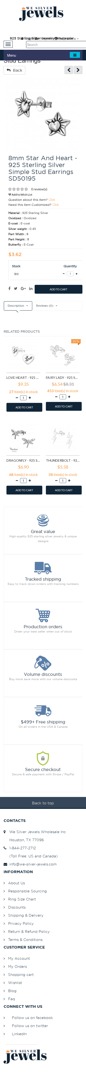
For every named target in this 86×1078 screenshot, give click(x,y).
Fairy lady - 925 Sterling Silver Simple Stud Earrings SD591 (63, 378)
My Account (19, 958)
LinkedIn (19, 1034)
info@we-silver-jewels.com (32, 864)
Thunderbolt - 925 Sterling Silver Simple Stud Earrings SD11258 (63, 460)
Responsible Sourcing (27, 891)
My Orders (17, 966)
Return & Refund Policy (29, 931)
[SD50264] (78, 70)
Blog (12, 991)
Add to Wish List (21, 194)
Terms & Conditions (25, 939)
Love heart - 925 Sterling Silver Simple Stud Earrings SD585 (23, 378)
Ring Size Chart (22, 899)
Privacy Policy (21, 923)
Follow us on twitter (30, 1026)
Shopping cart (21, 974)
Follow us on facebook (32, 1017)
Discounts (17, 907)
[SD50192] (68, 70)
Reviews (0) (44, 306)
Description (16, 306)
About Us (16, 883)
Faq (11, 999)
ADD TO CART (58, 289)
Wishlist (15, 982)
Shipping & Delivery (25, 915)
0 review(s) (39, 189)
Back (16, 70)
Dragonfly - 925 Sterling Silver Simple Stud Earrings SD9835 (23, 460)
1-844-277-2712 (21, 848)
